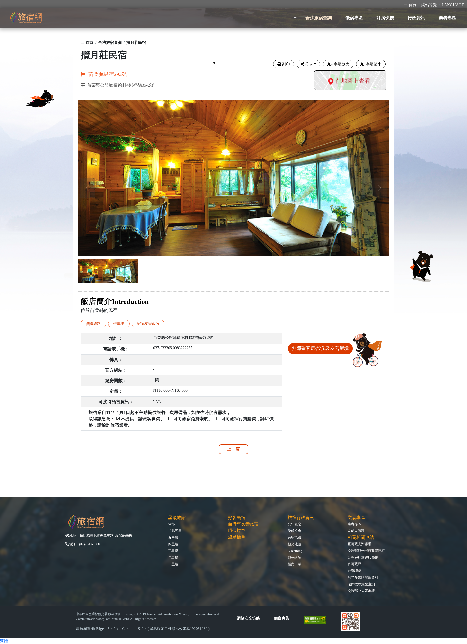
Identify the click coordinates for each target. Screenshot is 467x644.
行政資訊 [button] (416, 17)
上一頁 (233, 449)
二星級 (173, 558)
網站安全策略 (248, 618)
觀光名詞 (294, 558)
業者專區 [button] (447, 17)
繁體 (4, 641)
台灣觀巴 (354, 564)
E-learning (295, 551)
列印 (286, 64)
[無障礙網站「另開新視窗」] (317, 619)
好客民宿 (236, 517)
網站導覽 (429, 5)
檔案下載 (294, 564)
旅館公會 (294, 531)
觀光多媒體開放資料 (363, 577)
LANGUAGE (453, 5)
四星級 (173, 544)
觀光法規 (294, 544)
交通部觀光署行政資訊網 (366, 550)
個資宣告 (281, 618)
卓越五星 (175, 531)
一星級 (173, 564)
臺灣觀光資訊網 (359, 544)
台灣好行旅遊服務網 (363, 557)
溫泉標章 (236, 536)
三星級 (173, 551)
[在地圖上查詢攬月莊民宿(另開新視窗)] (350, 81)
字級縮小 (372, 64)
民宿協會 (294, 537)
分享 (309, 64)
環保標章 (236, 530)
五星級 (173, 537)
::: (405, 5)
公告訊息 (294, 524)
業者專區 (354, 524)
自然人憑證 (356, 531)
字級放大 (340, 64)
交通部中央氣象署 (361, 591)
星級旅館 (177, 517)
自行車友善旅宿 (243, 524)
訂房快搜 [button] (385, 17)
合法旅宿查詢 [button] (318, 17)
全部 (171, 524)
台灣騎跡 (354, 571)
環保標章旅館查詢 (361, 584)
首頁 (412, 5)
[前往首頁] (26, 18)
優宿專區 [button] (354, 17)
